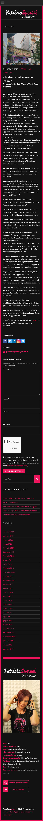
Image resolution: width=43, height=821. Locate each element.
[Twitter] (10, 341)
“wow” (34, 320)
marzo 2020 (7, 544)
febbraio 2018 (8, 568)
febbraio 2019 (8, 556)
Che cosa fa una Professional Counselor (18, 498)
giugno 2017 (7, 588)
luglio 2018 (7, 564)
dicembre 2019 (8, 552)
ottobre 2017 (8, 576)
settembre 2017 (9, 580)
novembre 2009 (9, 633)
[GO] (37, 479)
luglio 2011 (7, 616)
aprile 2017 (7, 596)
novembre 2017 (9, 572)
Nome (6, 399)
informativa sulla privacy (16, 465)
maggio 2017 (8, 592)
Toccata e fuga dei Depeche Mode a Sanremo (20, 510)
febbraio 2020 (8, 548)
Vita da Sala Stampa (10, 502)
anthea (13, 809)
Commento (7, 369)
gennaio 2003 (8, 649)
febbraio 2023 (8, 532)
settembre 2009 (9, 637)
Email (6, 411)
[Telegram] (23, 341)
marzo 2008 (7, 645)
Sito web (6, 424)
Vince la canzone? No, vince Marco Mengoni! (20, 506)
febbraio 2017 (8, 604)
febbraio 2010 (8, 628)
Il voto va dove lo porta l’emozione (16, 514)
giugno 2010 (7, 620)
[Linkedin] (14, 341)
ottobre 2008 (8, 641)
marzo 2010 (7, 624)
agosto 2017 (7, 584)
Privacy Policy (8, 812)
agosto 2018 (7, 560)
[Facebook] (5, 341)
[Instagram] (19, 341)
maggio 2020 (8, 540)
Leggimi (23, 69)
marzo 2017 (7, 600)
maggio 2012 (8, 608)
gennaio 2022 (8, 536)
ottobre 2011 (8, 612)
